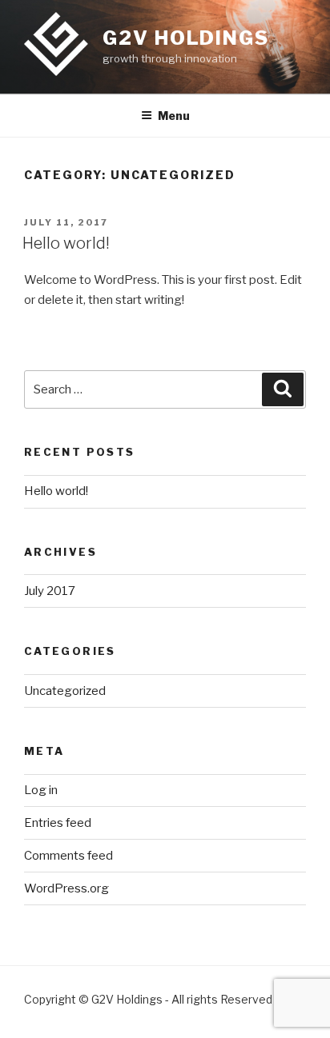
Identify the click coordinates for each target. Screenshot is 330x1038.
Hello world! (66, 243)
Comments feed (68, 855)
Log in (41, 790)
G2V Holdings (186, 38)
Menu (174, 115)
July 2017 (49, 591)
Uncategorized (65, 691)
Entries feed (57, 823)
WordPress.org (66, 888)
